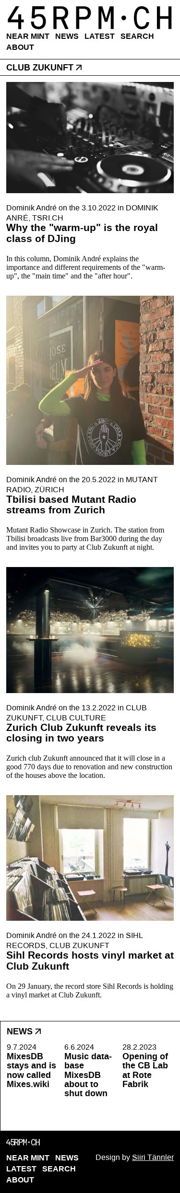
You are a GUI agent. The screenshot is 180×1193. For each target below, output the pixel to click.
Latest (99, 36)
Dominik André (31, 208)
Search (137, 36)
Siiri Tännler (153, 1157)
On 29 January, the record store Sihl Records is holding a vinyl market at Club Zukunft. (89, 990)
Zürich (49, 490)
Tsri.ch (47, 218)
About (20, 47)
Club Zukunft (79, 945)
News (67, 36)
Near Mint (27, 36)
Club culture (76, 718)
